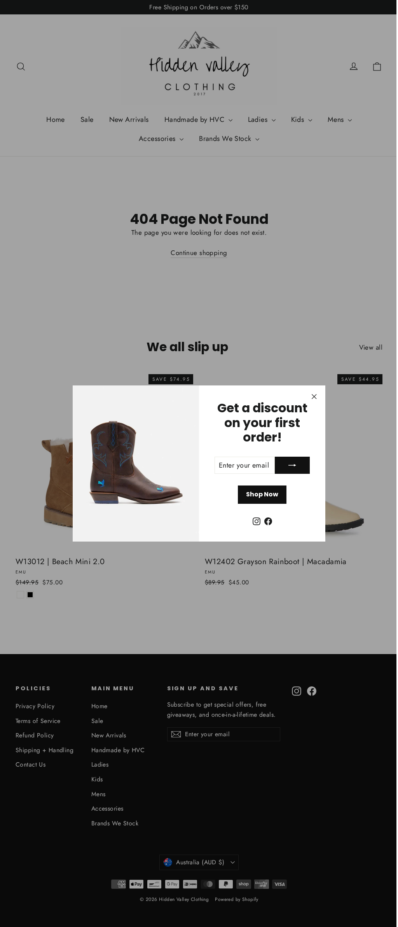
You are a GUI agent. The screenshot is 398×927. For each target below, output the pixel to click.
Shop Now (259, 494)
